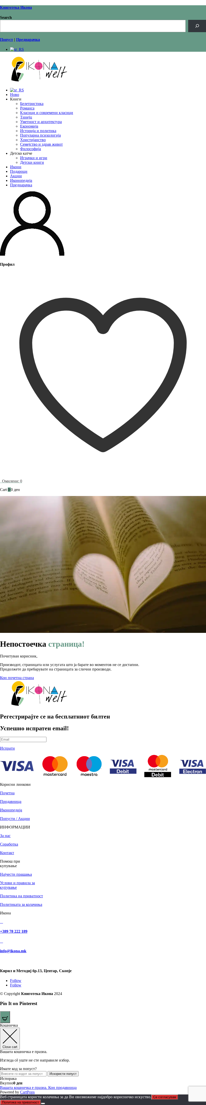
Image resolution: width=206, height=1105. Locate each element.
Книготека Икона (16, 7)
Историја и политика (38, 131)
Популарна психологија (40, 135)
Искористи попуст (63, 1074)
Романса (27, 108)
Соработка (9, 844)
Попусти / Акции (15, 818)
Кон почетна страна (17, 678)
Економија (29, 126)
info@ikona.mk (13, 951)
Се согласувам (164, 1097)
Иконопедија (21, 180)
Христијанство (33, 140)
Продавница (10, 801)
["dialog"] (103, 1058)
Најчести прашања (16, 874)
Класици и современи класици (46, 113)
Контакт (7, 853)
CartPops (27, 1092)
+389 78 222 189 (13, 931)
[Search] (197, 26)
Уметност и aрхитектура (41, 122)
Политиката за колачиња (21, 904)
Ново (14, 94)
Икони (15, 167)
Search (6, 17)
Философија (30, 149)
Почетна (7, 793)
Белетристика (31, 103)
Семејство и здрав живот (41, 144)
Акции (16, 176)
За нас (5, 836)
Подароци (18, 171)
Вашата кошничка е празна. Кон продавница (38, 1087)
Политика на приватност (21, 896)
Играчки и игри (33, 158)
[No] (43, 1103)
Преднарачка (21, 185)
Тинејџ (26, 117)
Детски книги (32, 162)
